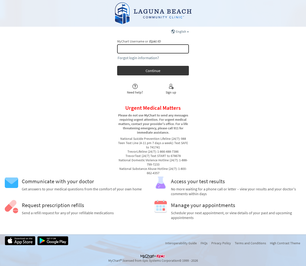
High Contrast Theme (285, 243)
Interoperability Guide (181, 243)
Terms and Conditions (250, 243)
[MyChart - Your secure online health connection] (153, 13)
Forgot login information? (138, 57)
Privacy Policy (221, 243)
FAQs (204, 243)
